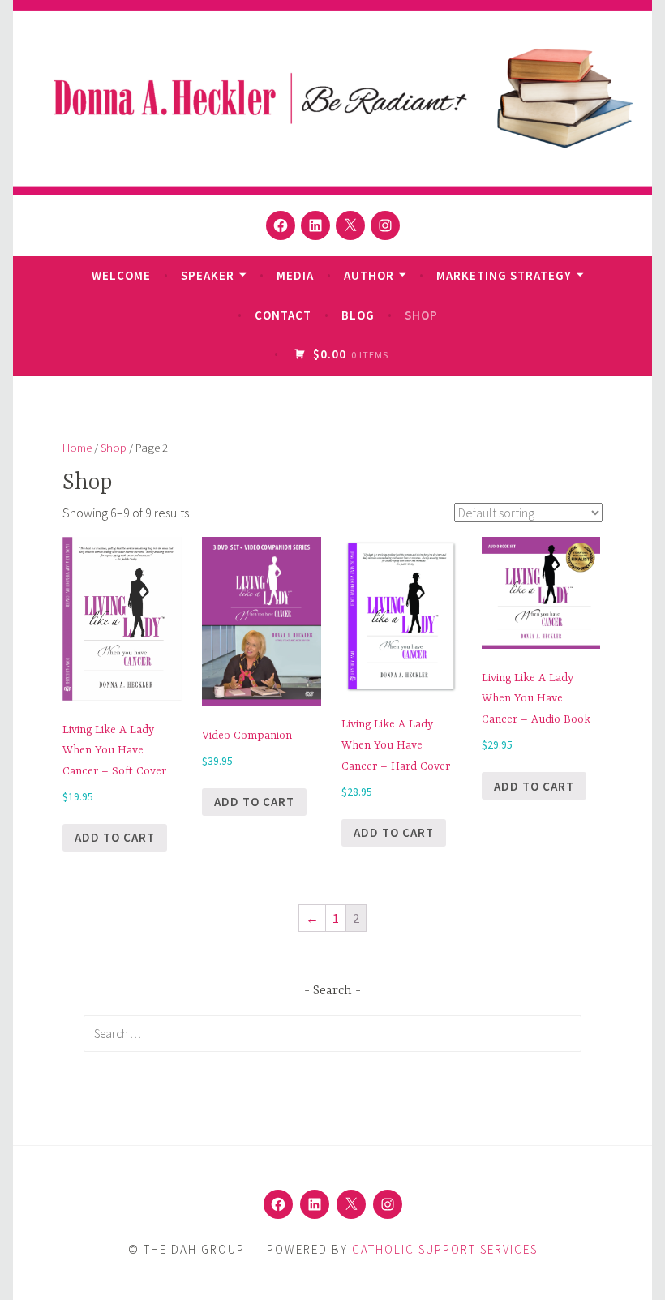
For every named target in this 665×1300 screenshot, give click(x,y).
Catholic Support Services (445, 1249)
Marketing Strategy (504, 275)
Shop (421, 315)
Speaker (207, 275)
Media (295, 275)
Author (369, 275)
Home (77, 447)
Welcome (121, 275)
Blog (358, 315)
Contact (283, 315)
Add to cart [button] (115, 837)
